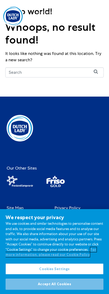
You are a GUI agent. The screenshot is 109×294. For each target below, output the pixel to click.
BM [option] (79, 16)
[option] (79, 16)
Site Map (15, 208)
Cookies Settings (54, 269)
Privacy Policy (67, 208)
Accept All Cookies (54, 284)
